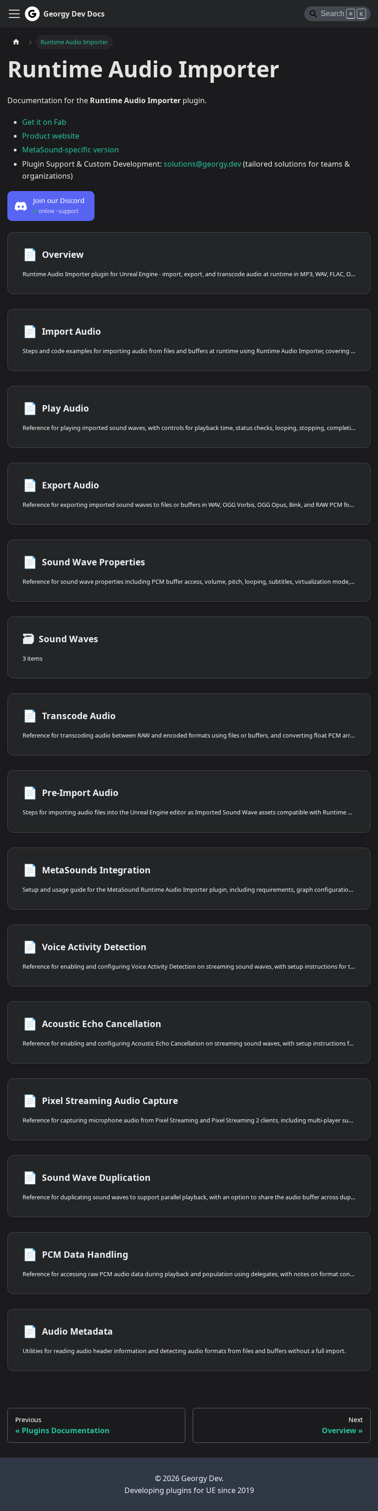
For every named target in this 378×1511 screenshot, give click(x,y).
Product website (50, 136)
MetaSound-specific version (70, 150)
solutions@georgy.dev (202, 164)
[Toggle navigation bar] (14, 14)
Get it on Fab (44, 122)
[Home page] (16, 42)
